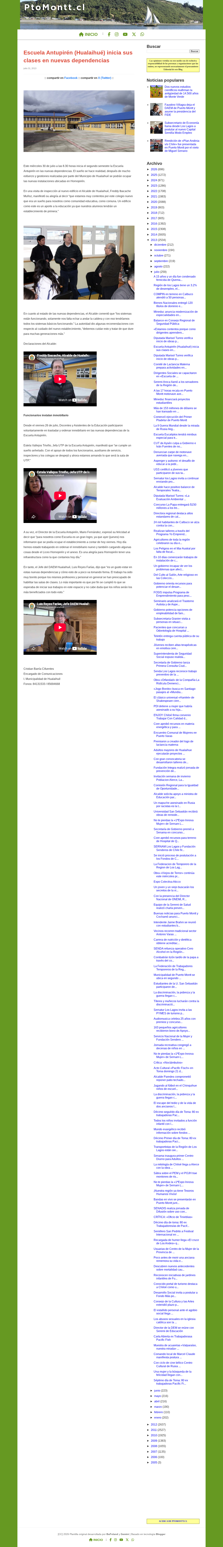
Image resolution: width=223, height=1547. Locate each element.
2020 (154, 201)
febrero (159, 1412)
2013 (154, 240)
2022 (154, 191)
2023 (154, 185)
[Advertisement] (173, 1492)
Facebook (71, 77)
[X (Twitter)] (134, 34)
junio (157, 1390)
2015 (154, 229)
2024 (154, 180)
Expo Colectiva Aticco (167, 881)
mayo (158, 1395)
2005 (154, 1462)
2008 (154, 1446)
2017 (154, 218)
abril (157, 1401)
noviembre (161, 250)
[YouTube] (125, 34)
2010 (154, 1435)
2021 (154, 196)
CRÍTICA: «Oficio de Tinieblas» (173, 1217)
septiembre (161, 261)
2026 (154, 169)
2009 (154, 1440)
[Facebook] (109, 34)
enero (158, 1417)
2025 (154, 174)
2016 (154, 223)
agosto (158, 266)
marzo (158, 1406)
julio (157, 271)
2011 (154, 1429)
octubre (159, 255)
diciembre (160, 244)
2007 (154, 1451)
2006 (154, 1457)
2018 (154, 212)
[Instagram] (116, 34)
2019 (154, 207)
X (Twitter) (104, 77)
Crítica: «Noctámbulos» (168, 1062)
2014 (154, 234)
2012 (154, 1424)
